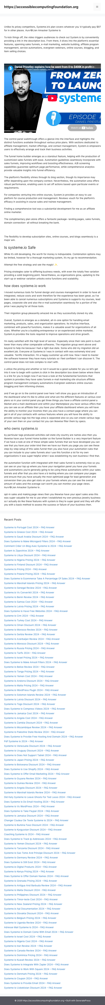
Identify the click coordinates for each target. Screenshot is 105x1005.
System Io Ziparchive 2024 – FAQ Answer (26, 550)
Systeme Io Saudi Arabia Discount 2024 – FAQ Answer (34, 536)
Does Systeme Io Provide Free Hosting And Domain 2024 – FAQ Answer (43, 736)
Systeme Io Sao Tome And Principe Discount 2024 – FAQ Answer (39, 853)
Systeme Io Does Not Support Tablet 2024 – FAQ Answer (35, 755)
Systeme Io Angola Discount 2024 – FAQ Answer (30, 787)
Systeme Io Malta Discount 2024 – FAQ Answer (30, 890)
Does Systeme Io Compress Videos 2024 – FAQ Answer (34, 708)
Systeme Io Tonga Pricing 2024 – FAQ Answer (29, 671)
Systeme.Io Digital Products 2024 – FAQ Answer (30, 866)
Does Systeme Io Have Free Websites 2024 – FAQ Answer (36, 611)
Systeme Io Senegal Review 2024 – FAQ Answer (30, 587)
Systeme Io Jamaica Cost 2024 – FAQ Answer (29, 713)
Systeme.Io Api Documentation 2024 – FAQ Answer (32, 908)
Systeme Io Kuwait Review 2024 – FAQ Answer (29, 959)
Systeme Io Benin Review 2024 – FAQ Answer (29, 597)
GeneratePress (83, 1000)
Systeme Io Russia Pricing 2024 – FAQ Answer (29, 648)
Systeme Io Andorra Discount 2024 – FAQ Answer (31, 680)
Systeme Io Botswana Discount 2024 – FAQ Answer (32, 764)
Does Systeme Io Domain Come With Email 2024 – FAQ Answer (38, 932)
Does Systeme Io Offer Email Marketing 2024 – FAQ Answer (36, 773)
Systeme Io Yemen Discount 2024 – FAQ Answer (30, 843)
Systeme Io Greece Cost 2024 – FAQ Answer (28, 532)
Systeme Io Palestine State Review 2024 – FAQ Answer (34, 732)
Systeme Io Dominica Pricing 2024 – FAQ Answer (31, 955)
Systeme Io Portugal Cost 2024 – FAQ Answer (29, 527)
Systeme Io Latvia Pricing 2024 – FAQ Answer (29, 606)
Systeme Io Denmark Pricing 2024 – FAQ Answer (30, 973)
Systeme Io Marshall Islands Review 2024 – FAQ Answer (35, 792)
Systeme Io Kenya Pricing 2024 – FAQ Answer (29, 871)
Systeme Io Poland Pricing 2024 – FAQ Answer (29, 574)
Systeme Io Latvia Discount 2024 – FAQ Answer (30, 699)
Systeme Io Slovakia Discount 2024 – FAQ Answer (31, 913)
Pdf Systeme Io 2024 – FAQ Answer (23, 741)
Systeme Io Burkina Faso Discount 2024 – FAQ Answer (34, 825)
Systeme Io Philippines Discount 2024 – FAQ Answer (32, 894)
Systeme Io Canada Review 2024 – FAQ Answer (30, 950)
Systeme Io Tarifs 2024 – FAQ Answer (25, 653)
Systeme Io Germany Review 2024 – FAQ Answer (31, 857)
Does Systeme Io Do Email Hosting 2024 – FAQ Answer (34, 801)
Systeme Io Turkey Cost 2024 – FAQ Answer (28, 620)
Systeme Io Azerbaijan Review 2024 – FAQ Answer (32, 639)
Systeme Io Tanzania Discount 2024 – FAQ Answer (32, 848)
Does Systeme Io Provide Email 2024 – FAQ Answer (32, 983)
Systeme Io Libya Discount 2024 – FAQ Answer (30, 555)
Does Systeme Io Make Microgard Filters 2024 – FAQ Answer (37, 541)
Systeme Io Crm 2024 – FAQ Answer (24, 615)
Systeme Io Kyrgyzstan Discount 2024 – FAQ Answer (33, 829)
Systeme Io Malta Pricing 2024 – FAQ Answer (29, 685)
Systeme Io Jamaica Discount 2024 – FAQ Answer (31, 815)
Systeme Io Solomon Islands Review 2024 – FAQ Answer (35, 694)
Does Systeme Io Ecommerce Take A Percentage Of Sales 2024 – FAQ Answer (47, 578)
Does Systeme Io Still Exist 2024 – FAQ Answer (30, 862)
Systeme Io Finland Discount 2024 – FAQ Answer (31, 564)
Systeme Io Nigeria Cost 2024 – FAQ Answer (28, 941)
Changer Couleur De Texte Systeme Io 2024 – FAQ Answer (36, 820)
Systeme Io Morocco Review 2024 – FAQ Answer (30, 629)
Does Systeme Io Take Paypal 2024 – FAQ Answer (31, 811)
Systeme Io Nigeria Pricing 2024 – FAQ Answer (29, 560)
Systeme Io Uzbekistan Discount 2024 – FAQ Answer (33, 987)
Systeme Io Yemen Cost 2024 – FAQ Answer (28, 676)
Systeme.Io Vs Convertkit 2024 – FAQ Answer (29, 592)
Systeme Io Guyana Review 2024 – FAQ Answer (30, 778)
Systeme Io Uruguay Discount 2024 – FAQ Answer (31, 750)
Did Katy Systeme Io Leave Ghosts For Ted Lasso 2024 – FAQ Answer (42, 797)
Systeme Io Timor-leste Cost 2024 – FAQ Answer (31, 899)
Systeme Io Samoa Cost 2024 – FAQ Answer (28, 601)
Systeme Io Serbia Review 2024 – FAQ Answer (29, 634)
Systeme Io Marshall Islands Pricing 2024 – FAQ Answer (34, 583)
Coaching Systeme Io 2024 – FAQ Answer (27, 834)
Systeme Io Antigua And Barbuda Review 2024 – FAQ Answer (38, 885)
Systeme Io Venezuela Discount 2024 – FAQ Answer (32, 746)
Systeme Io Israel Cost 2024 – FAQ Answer (27, 936)
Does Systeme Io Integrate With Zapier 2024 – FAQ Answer (36, 964)
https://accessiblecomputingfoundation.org (41, 7)
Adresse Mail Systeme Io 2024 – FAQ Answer (29, 927)
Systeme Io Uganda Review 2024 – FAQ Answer (30, 922)
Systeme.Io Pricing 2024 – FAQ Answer (25, 569)
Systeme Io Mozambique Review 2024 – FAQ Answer (33, 727)
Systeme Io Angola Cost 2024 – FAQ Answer (28, 718)
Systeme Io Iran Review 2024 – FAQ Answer (28, 946)
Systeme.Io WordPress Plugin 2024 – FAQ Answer (31, 690)
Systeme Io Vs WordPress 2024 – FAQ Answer (29, 806)
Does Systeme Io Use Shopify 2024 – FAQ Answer (31, 769)
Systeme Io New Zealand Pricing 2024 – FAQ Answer (33, 904)
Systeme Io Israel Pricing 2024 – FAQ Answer (28, 657)
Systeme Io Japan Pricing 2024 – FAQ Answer (29, 760)
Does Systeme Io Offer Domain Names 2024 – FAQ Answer (36, 876)
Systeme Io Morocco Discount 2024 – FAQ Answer (31, 643)
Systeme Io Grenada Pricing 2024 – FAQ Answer (30, 880)
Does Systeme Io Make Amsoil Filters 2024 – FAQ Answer (35, 662)
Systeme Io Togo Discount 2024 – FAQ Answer (29, 704)
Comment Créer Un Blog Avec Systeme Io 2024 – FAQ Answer (38, 546)
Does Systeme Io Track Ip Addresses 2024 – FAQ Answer (35, 839)
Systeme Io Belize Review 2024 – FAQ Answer (29, 667)
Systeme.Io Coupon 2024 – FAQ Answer (26, 978)
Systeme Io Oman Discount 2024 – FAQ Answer (30, 625)
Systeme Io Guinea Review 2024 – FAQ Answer (30, 783)
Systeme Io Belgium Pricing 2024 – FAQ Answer (30, 918)
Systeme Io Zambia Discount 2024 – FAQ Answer (31, 722)
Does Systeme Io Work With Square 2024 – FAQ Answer (34, 969)
